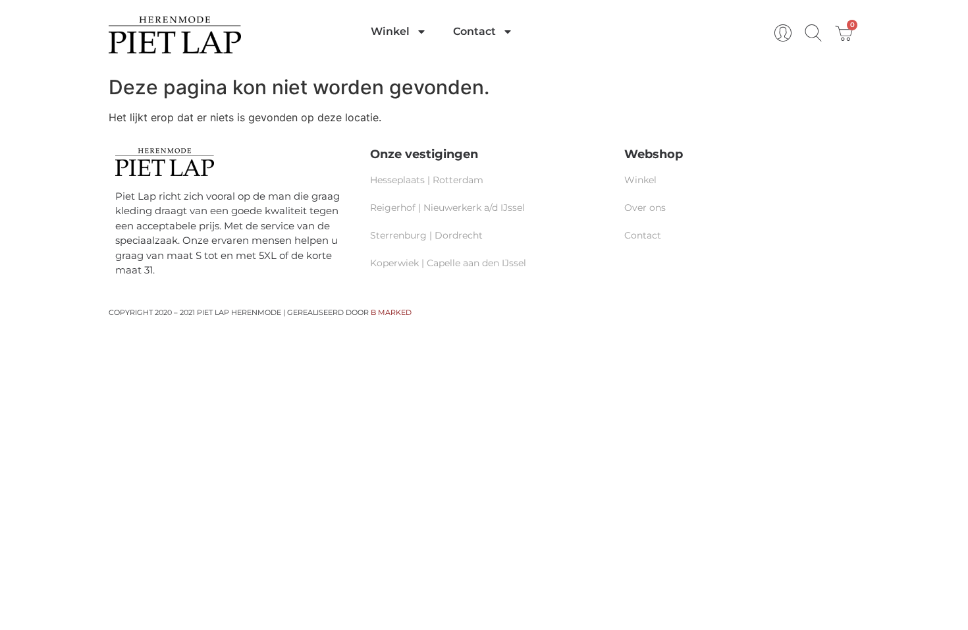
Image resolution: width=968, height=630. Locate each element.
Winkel (390, 31)
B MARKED (391, 312)
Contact (474, 31)
